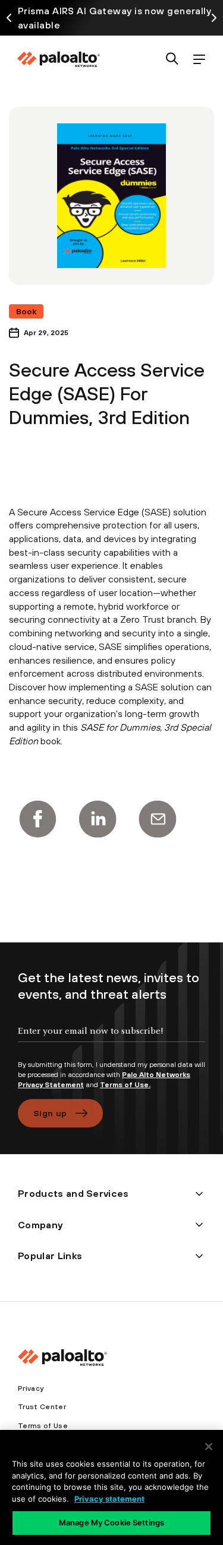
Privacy (30, 1388)
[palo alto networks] (58, 59)
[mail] (158, 819)
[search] (172, 59)
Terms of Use (43, 1426)
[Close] (209, 1446)
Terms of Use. (125, 1085)
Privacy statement (109, 1498)
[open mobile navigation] (199, 59)
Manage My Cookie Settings (111, 1522)
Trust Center (42, 1407)
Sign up (50, 1113)
